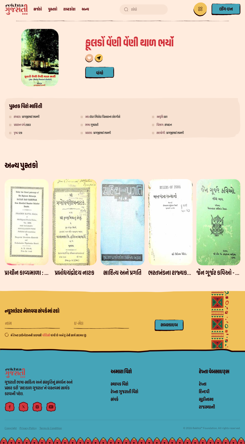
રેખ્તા (202, 384)
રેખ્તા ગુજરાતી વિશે (124, 391)
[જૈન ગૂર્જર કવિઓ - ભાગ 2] (218, 222)
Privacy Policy (28, 428)
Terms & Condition (50, 428)
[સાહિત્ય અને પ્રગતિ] (122, 222)
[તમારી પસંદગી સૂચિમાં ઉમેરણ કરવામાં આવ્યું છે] (89, 58)
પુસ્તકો (52, 9)
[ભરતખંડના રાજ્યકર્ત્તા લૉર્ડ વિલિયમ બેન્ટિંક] (170, 222)
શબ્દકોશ (69, 9)
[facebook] (10, 406)
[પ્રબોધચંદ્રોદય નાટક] (74, 222)
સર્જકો (37, 9)
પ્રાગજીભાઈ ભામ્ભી (30, 117)
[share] (99, 58)
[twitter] (23, 406)
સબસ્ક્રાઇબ (169, 325)
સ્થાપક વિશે (119, 384)
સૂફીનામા (206, 399)
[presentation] (240, 228)
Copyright (11, 428)
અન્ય (85, 9)
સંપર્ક (114, 399)
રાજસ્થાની (207, 407)
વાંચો (99, 73)
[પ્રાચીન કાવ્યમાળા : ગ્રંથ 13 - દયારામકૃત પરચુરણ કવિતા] (27, 222)
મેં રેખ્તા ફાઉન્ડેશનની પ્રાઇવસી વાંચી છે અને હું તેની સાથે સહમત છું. (49, 335)
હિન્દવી (204, 391)
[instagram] (37, 406)
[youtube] (51, 406)
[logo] (16, 9)
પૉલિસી (46, 335)
